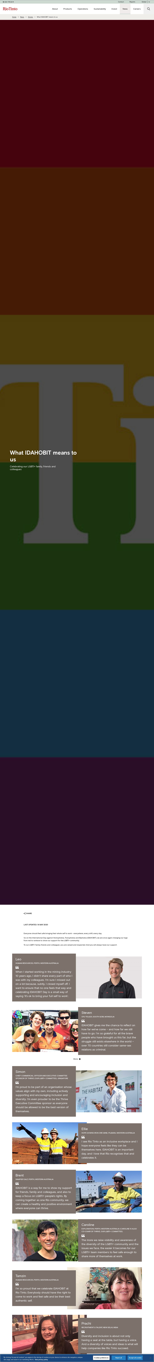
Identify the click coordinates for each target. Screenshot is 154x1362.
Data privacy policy (41, 1359)
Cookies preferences (101, 1358)
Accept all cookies (135, 1358)
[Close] (150, 1357)
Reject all (118, 1358)
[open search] (149, 9)
